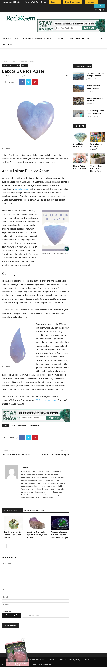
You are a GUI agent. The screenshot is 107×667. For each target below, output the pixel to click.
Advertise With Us (31, 2)
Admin (7, 76)
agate (12, 426)
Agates (38, 38)
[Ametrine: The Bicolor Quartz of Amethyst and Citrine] (37, 523)
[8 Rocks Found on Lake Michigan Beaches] (78, 76)
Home (4, 61)
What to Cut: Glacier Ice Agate (55, 454)
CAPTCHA (7, 611)
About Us (51, 659)
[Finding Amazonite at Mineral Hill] (78, 101)
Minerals (27, 38)
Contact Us (62, 659)
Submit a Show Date (37, 659)
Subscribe (7, 45)
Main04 (24, 65)
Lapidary (61, 38)
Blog (10, 65)
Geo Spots (48, 38)
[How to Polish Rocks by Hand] (80, 158)
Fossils (85, 38)
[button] (101, 38)
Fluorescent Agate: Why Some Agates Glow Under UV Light (59, 535)
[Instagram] (99, 10)
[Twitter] (103, 10)
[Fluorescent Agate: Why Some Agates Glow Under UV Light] (60, 523)
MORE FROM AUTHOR (34, 511)
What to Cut (34, 426)
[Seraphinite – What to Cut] (80, 137)
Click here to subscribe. (46, 400)
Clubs (16, 38)
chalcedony (22, 426)
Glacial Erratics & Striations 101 (16, 454)
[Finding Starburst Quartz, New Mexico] (78, 88)
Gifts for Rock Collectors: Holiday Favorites (97, 168)
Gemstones (75, 38)
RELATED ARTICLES (12, 511)
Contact (43, 2)
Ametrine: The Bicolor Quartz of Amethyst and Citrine (37, 535)
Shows (6, 38)
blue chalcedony (22, 189)
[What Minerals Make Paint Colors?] (97, 137)
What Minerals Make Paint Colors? (96, 146)
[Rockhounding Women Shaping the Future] (78, 113)
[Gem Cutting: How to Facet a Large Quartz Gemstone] (13, 523)
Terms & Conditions (90, 659)
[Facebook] (96, 10)
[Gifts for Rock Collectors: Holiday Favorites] (97, 158)
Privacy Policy (74, 659)
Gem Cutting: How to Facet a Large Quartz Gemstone (12, 535)
